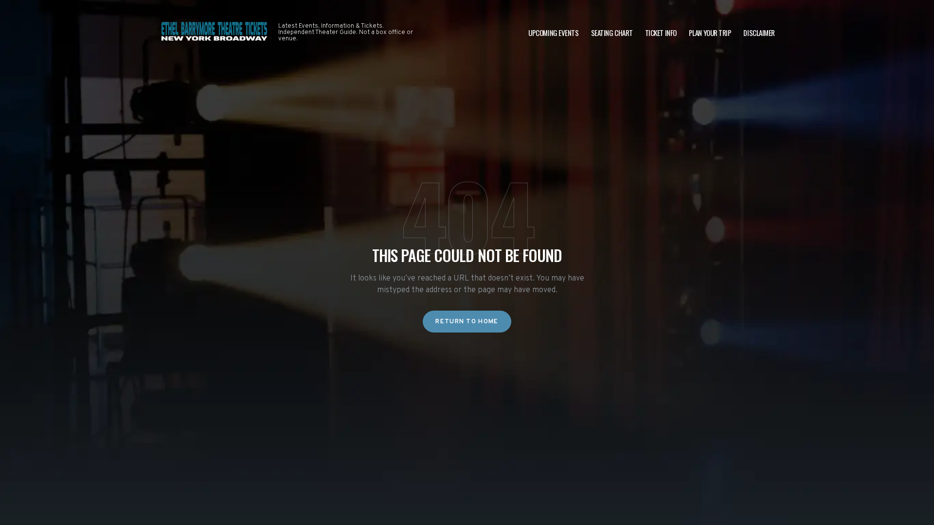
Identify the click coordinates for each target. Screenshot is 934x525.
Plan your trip (710, 32)
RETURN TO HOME (466, 322)
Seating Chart (612, 32)
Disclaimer (759, 32)
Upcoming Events (553, 32)
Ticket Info (661, 32)
